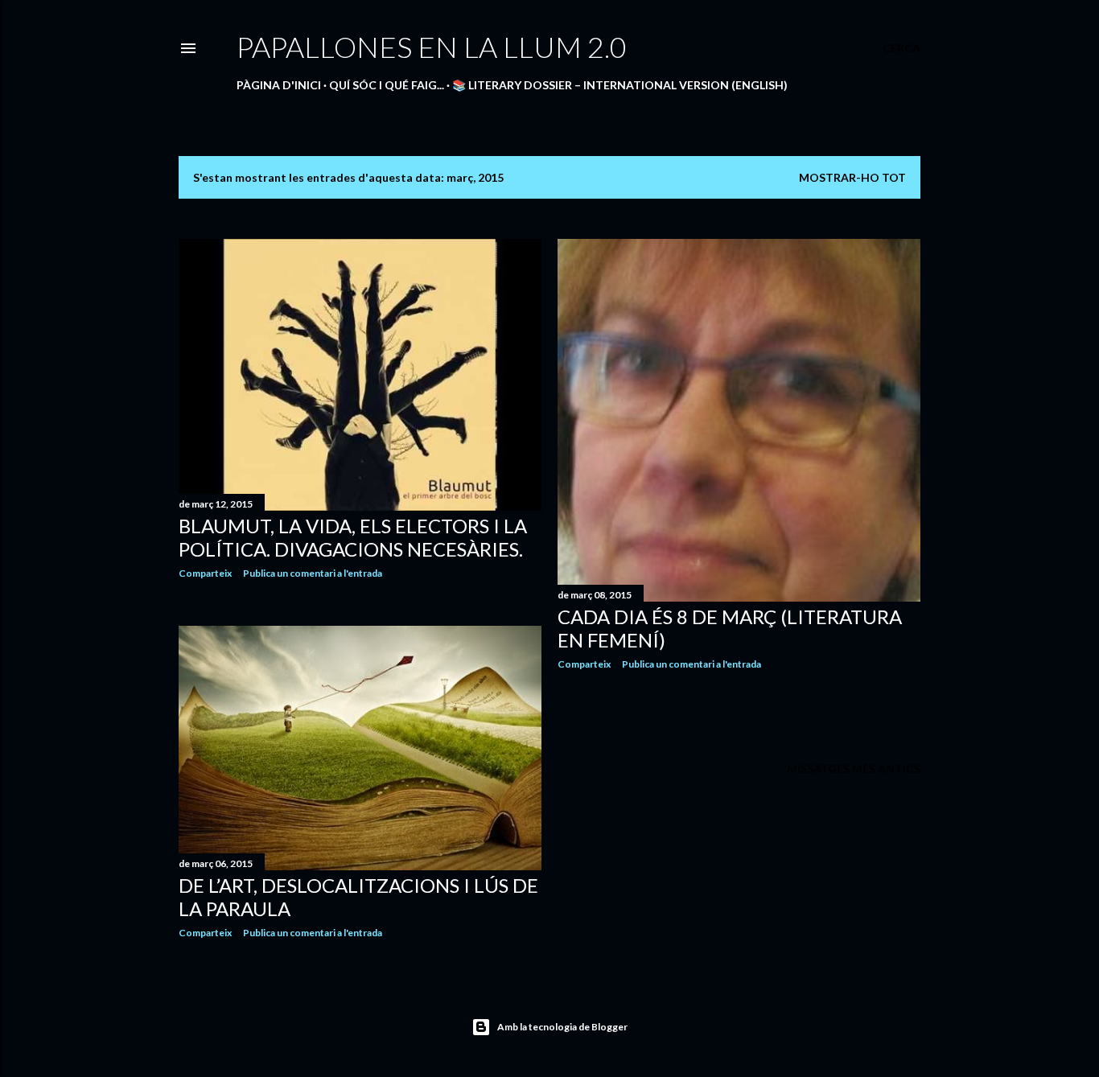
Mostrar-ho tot (852, 177)
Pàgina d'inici (279, 85)
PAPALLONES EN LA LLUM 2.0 (432, 46)
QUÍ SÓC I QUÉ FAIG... (386, 85)
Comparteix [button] (205, 573)
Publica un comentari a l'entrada (312, 573)
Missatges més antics (853, 768)
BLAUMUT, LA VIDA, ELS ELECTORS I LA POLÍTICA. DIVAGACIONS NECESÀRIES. (353, 537)
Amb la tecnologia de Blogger (562, 1027)
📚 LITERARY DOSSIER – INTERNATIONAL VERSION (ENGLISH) (620, 85)
